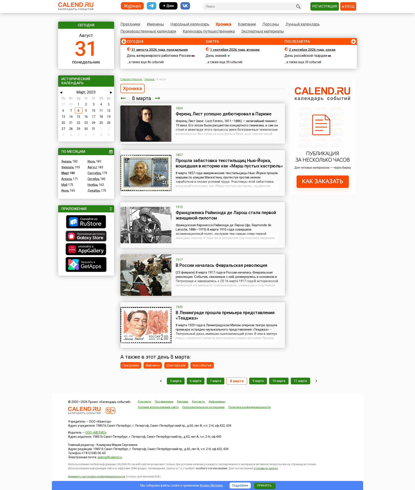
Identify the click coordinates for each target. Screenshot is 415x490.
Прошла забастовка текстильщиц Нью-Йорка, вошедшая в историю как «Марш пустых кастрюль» (229, 163)
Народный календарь (190, 24)
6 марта (195, 381)
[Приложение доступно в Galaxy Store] (86, 237)
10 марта (278, 381)
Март (65, 173)
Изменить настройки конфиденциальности (96, 476)
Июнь (65, 190)
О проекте (144, 401)
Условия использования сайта (158, 407)
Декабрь (94, 190)
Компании (247, 24)
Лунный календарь (303, 24)
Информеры (217, 401)
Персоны (270, 24)
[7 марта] (123, 98)
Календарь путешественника (209, 31)
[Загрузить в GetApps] (86, 265)
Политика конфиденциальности (249, 407)
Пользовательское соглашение (203, 407)
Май (64, 184)
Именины (155, 24)
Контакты (198, 401)
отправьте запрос (266, 468)
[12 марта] (316, 381)
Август (92, 167)
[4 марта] (161, 381)
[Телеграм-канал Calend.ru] (151, 6)
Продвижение (164, 401)
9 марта (258, 381)
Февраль (67, 167)
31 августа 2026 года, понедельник (159, 50)
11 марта (300, 381)
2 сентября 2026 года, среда (312, 50)
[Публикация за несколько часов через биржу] (322, 193)
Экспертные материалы (262, 31)
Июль (91, 161)
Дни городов (176, 365)
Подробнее (240, 485)
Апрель (66, 179)
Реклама (182, 401)
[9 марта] (157, 98)
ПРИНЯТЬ (264, 485)
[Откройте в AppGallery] (86, 249)
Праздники (130, 24)
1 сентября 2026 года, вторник (235, 50)
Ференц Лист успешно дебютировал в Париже (223, 113)
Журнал (132, 5)
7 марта (215, 381)
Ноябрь (93, 184)
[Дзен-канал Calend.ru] (168, 6)
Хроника (223, 24)
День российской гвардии (305, 56)
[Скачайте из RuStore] (86, 222)
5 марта (175, 381)
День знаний (216, 56)
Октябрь (94, 179)
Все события (202, 365)
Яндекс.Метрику (211, 485)
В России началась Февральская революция (221, 265)
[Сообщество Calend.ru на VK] (185, 6)
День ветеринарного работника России (159, 56)
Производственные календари (148, 31)
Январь (66, 161)
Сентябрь (94, 173)
